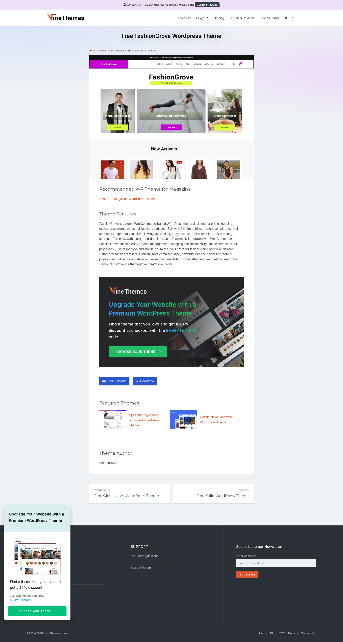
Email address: (246, 556)
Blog (273, 633)
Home (92, 50)
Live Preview (117, 381)
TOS (282, 633)
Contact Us (308, 633)
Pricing (219, 18)
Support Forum (269, 18)
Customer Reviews (242, 18)
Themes (181, 18)
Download (147, 381)
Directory (104, 50)
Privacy (293, 633)
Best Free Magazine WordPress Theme (127, 199)
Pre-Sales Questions (144, 556)
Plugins (201, 18)
